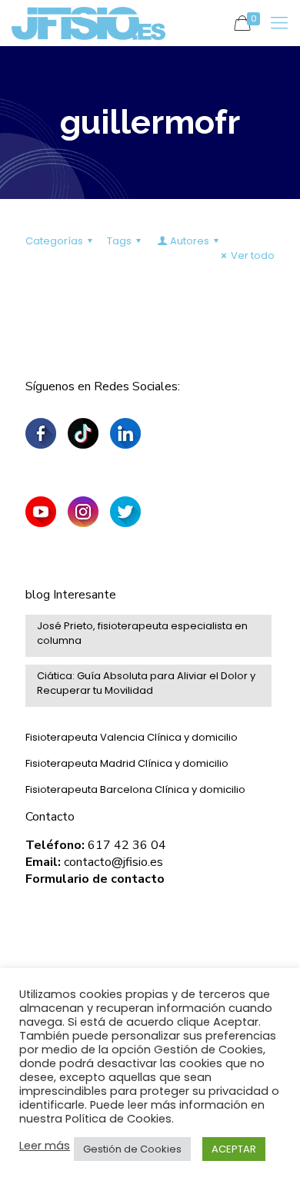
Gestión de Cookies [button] (132, 1149)
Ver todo (253, 255)
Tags (119, 241)
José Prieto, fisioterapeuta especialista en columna (142, 633)
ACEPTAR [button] (234, 1149)
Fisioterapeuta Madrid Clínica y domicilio (126, 763)
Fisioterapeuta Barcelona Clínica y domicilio (135, 789)
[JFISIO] (88, 23)
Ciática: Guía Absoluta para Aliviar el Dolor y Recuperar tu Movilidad (146, 683)
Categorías (54, 241)
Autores (189, 241)
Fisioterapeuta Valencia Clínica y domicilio (131, 737)
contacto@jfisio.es (113, 862)
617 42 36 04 (127, 845)
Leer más (44, 1145)
